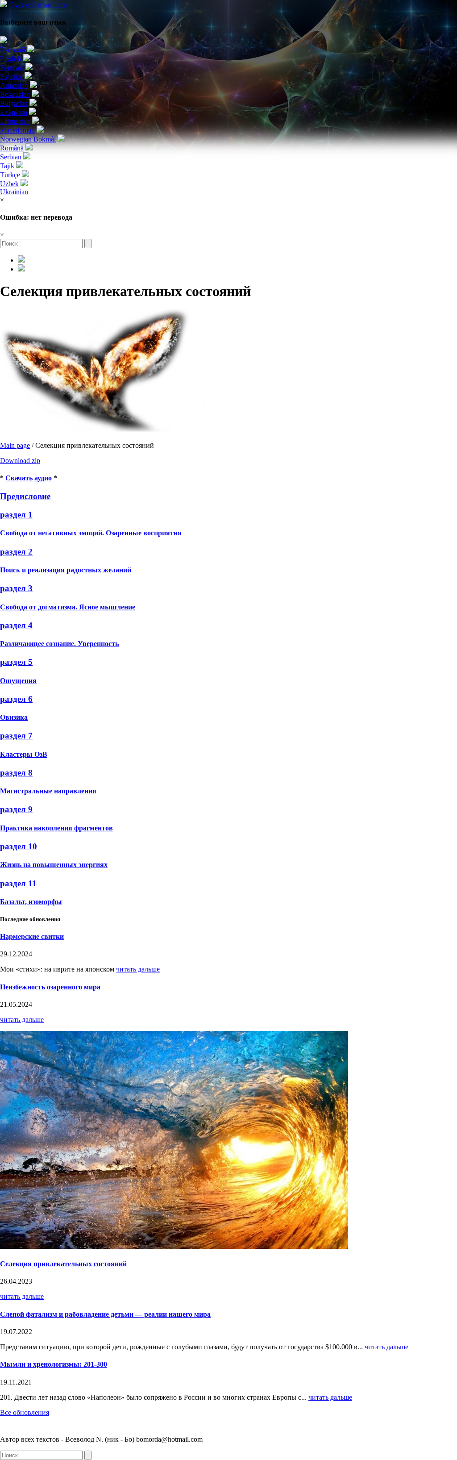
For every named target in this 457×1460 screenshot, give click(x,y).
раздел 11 (18, 883)
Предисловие (25, 496)
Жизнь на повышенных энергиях (54, 864)
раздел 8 (16, 772)
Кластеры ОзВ (23, 754)
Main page (15, 445)
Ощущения (18, 680)
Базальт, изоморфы (31, 901)
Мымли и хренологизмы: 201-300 (53, 1364)
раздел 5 (16, 662)
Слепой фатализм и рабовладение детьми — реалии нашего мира (105, 1314)
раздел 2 (16, 551)
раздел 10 (18, 846)
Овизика (14, 717)
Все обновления (24, 1412)
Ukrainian (14, 192)
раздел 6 (16, 699)
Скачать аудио (28, 478)
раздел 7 (16, 735)
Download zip (20, 460)
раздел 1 (16, 514)
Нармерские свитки (32, 936)
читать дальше (138, 969)
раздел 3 (16, 588)
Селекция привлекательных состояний (63, 1264)
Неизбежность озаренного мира (50, 987)
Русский (38, 4)
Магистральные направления (48, 791)
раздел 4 (16, 625)
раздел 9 (16, 809)
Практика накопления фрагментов (56, 828)
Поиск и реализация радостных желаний (65, 570)
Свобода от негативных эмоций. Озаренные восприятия (91, 533)
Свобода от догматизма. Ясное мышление (67, 607)
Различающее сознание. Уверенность (59, 643)
